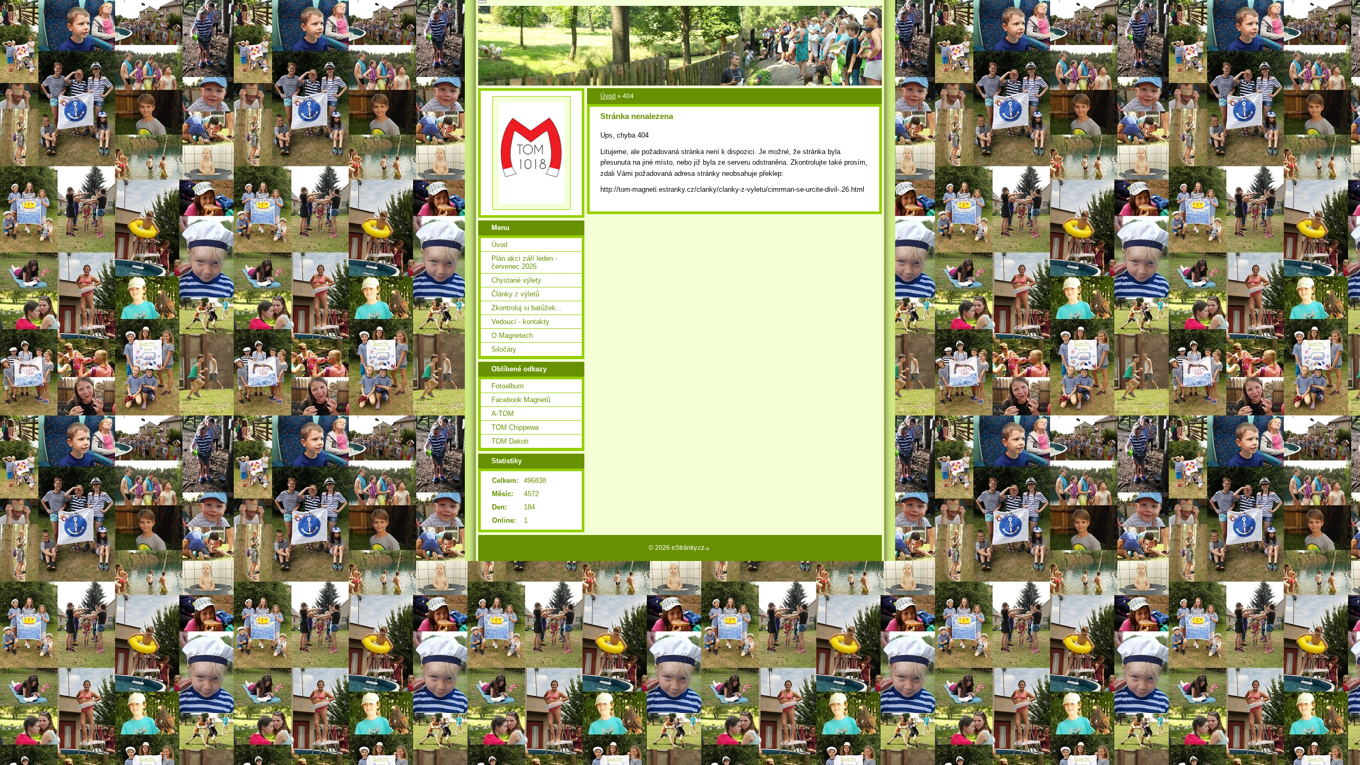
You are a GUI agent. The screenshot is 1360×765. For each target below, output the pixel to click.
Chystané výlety (516, 280)
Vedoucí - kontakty (520, 322)
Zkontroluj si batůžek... (526, 308)
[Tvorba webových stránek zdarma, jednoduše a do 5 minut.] (708, 548)
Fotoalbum (507, 386)
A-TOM (502, 414)
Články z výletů (515, 294)
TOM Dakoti (510, 441)
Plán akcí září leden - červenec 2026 (524, 262)
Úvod (608, 96)
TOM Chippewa (515, 427)
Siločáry (503, 349)
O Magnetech (512, 335)
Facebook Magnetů (520, 400)
